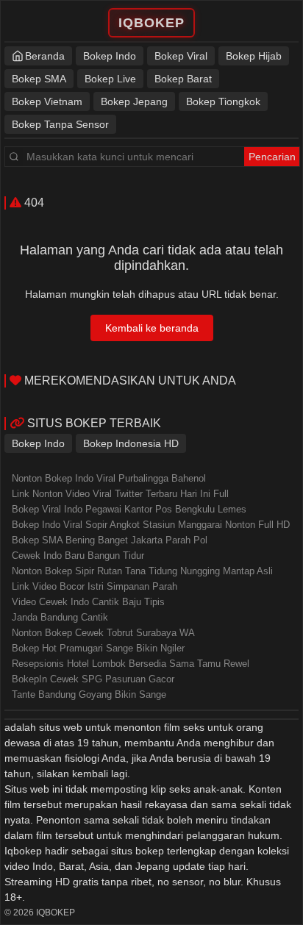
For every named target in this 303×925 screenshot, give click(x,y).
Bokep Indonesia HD (131, 443)
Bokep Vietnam (47, 101)
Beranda (45, 56)
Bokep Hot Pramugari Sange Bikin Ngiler (98, 648)
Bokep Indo (109, 56)
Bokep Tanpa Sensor (60, 124)
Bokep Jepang (134, 101)
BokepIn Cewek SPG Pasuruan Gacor (93, 679)
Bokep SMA (39, 79)
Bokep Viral (180, 56)
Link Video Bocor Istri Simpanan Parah (94, 586)
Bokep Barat (183, 79)
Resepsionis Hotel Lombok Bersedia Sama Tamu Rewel (130, 663)
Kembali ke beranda (152, 328)
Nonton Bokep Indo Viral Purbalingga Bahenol (109, 478)
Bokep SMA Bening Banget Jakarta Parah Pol (109, 540)
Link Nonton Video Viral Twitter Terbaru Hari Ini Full (120, 493)
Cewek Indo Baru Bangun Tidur (78, 555)
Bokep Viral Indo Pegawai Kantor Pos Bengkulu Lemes (129, 509)
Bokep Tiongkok (223, 101)
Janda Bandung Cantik (60, 617)
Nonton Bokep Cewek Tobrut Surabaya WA (103, 632)
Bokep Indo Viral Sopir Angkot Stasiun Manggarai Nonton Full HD (151, 524)
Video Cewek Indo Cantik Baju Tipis (88, 601)
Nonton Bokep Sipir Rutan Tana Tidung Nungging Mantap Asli (142, 570)
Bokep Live (110, 79)
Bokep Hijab (254, 56)
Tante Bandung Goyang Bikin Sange (89, 694)
